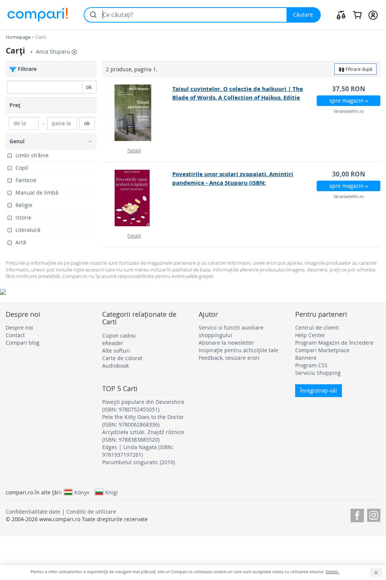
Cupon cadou (119, 335)
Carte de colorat (122, 358)
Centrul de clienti (317, 327)
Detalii (134, 150)
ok (89, 87)
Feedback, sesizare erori (229, 357)
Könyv (81, 492)
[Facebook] (357, 514)
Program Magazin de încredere (334, 342)
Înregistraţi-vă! (318, 390)
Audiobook (115, 365)
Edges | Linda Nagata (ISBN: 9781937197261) (137, 450)
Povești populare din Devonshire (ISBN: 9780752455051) (143, 405)
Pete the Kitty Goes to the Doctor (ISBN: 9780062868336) (143, 420)
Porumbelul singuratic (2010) (138, 462)
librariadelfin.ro (349, 111)
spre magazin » (348, 100)
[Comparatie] (341, 15)
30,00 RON (348, 174)
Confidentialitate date (33, 511)
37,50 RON (348, 88)
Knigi (111, 492)
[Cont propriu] (373, 15)
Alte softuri (116, 350)
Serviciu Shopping (318, 372)
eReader (112, 343)
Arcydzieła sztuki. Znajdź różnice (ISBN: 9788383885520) (143, 435)
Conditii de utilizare (91, 511)
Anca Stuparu (54, 51)
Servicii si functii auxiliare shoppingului (231, 331)
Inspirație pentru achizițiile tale (238, 350)
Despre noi (19, 327)
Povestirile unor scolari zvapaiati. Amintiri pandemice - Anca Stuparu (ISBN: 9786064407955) (232, 182)
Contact (15, 335)
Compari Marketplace (322, 350)
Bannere (306, 357)
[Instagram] (373, 514)
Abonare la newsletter (226, 342)
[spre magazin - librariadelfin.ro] (137, 112)
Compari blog (23, 342)
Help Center (310, 335)
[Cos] (357, 15)
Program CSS (311, 365)
